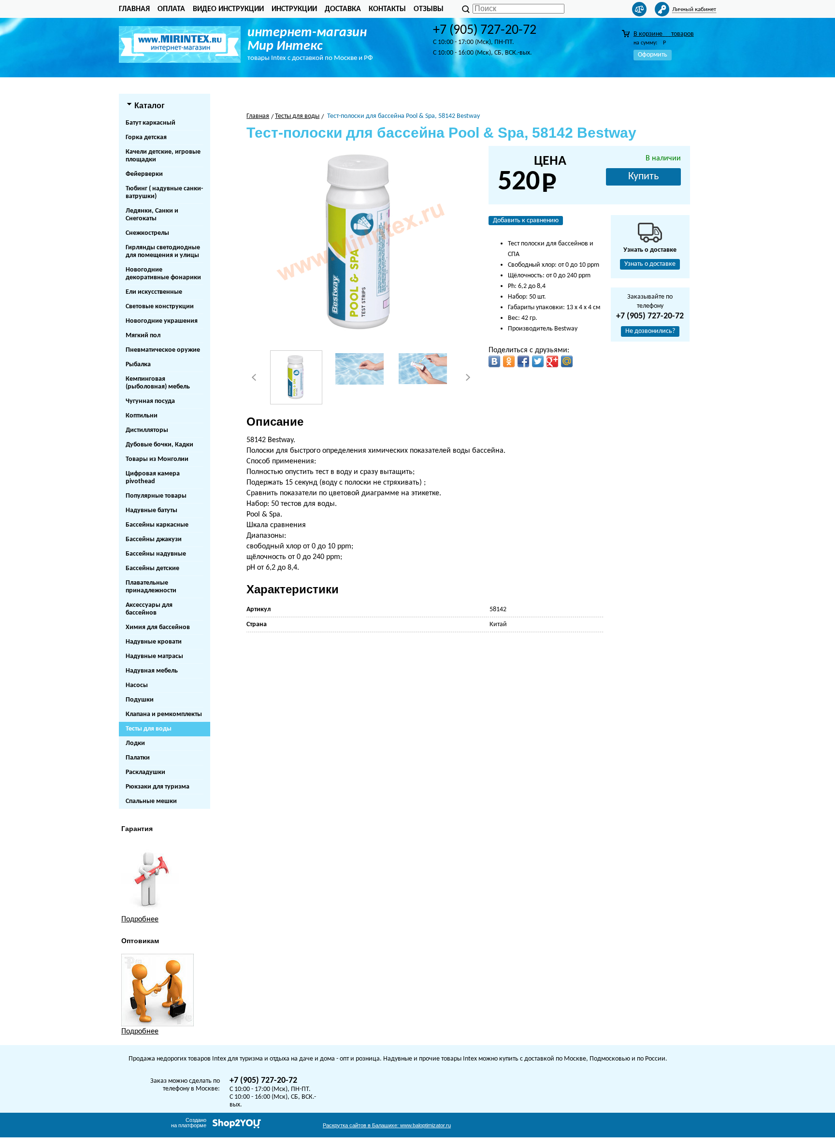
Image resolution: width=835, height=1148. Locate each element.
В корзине (663, 34)
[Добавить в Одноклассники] (509, 361)
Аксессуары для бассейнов (149, 609)
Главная (134, 9)
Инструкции (294, 9)
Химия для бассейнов (158, 627)
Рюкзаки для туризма (157, 786)
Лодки (135, 743)
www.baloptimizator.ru (387, 1125)
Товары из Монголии (157, 459)
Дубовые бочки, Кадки (159, 444)
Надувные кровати (154, 642)
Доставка (343, 9)
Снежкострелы (147, 233)
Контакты (387, 9)
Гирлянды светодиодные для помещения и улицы (163, 251)
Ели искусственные (154, 292)
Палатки (138, 757)
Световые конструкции (160, 306)
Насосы (137, 685)
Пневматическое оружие (163, 350)
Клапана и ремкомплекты (164, 714)
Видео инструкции (228, 9)
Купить (643, 176)
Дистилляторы (147, 430)
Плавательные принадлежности (151, 586)
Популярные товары (156, 496)
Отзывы (429, 9)
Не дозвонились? (650, 331)
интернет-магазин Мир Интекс (307, 39)
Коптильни (142, 415)
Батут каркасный (150, 123)
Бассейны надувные (156, 554)
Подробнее (139, 919)
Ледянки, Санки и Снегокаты (152, 214)
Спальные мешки (151, 801)
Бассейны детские (152, 568)
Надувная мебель (152, 670)
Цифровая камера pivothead (153, 477)
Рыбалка (138, 364)
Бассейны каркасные (157, 525)
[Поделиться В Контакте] (494, 361)
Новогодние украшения (162, 321)
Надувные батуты (151, 510)
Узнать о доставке (650, 264)
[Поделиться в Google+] (552, 361)
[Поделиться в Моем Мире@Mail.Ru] (567, 361)
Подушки (140, 699)
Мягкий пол (143, 335)
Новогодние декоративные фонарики (163, 273)
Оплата (171, 9)
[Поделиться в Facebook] (523, 361)
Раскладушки (145, 772)
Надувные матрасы (154, 656)
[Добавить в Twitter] (538, 361)
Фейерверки (144, 174)
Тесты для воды (149, 728)
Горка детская (146, 137)
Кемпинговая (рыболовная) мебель (158, 382)
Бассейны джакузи (154, 539)
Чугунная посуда (150, 401)
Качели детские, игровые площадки (163, 155)
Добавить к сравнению (526, 220)
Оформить (652, 54)
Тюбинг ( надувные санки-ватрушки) (164, 192)
